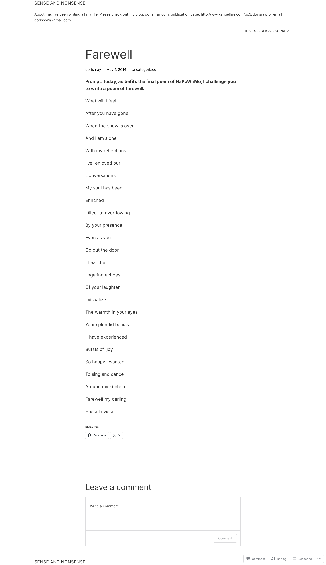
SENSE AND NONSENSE (59, 3)
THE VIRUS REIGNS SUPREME (266, 31)
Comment (225, 538)
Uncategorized (144, 69)
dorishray (93, 69)
